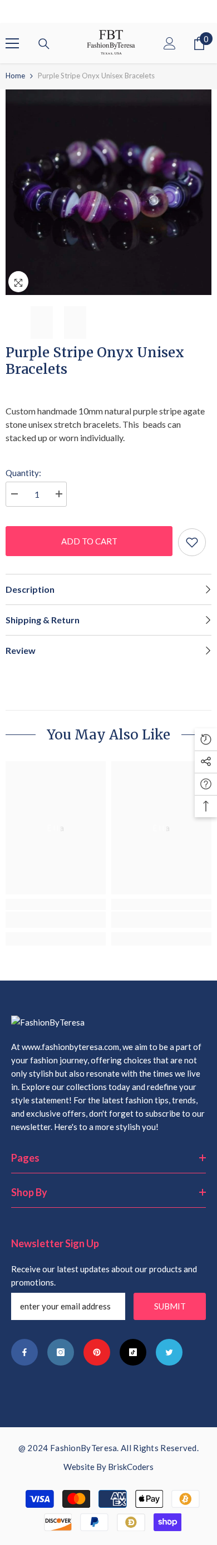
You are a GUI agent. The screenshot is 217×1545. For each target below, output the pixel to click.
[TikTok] (133, 1352)
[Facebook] (24, 1352)
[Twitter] (169, 1352)
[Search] (44, 44)
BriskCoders (131, 1467)
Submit (170, 1306)
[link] (56, 920)
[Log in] (170, 43)
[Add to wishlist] (192, 542)
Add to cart (89, 541)
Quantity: (23, 473)
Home (15, 75)
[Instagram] (60, 1352)
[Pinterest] (96, 1352)
